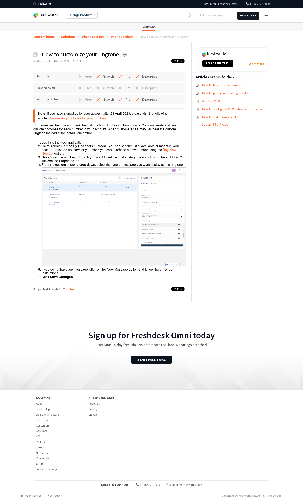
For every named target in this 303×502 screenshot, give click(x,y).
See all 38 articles (215, 124)
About (39, 403)
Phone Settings (93, 36)
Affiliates (41, 436)
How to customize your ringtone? (164, 36)
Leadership (43, 409)
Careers (41, 447)
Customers (43, 425)
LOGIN (266, 15)
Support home (44, 36)
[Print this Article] (125, 55)
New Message (117, 269)
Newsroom (42, 453)
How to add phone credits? (220, 117)
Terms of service (31, 495)
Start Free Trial (151, 359)
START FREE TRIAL (218, 63)
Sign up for (220, 4)
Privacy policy (53, 495)
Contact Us (42, 458)
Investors (42, 420)
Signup (93, 414)
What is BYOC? (212, 101)
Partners (41, 442)
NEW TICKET (248, 15)
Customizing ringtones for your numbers (77, 118)
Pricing (93, 409)
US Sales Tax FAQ (46, 469)
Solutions (148, 27)
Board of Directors (47, 414)
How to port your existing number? (226, 93)
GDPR (39, 464)
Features (94, 403)
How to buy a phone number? (222, 85)
